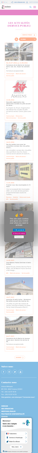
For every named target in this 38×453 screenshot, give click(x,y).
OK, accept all (19, 230)
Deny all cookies (19, 233)
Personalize (19, 237)
